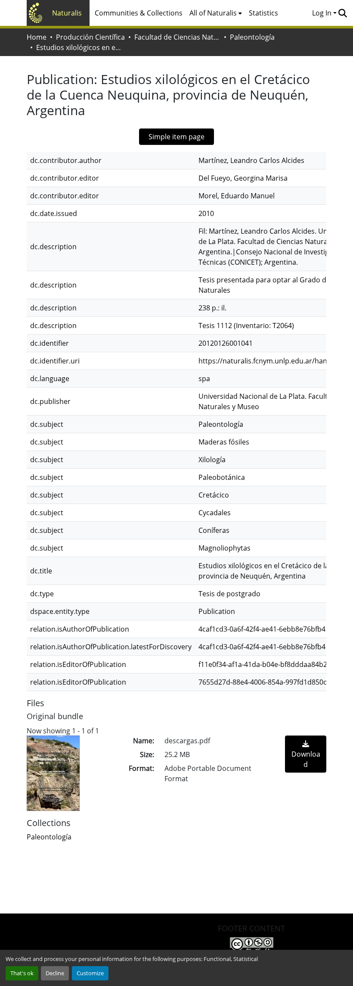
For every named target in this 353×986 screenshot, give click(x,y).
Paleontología (252, 37)
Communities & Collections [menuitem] (139, 13)
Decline (55, 973)
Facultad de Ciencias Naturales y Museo (177, 37)
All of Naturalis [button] (213, 13)
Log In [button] (322, 13)
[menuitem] (215, 13)
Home (36, 37)
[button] (342, 13)
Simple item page (176, 136)
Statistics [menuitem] (263, 13)
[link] (305, 754)
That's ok (22, 973)
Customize (90, 973)
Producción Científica (90, 37)
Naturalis (67, 13)
